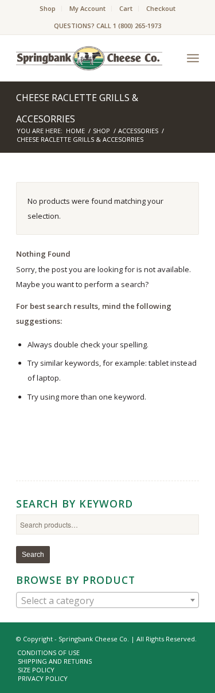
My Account (87, 8)
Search (33, 555)
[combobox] (107, 600)
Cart (125, 8)
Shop (48, 8)
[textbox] (107, 601)
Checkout (160, 8)
